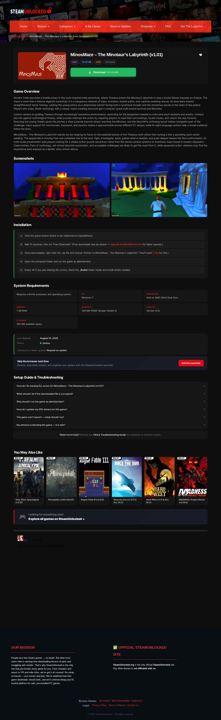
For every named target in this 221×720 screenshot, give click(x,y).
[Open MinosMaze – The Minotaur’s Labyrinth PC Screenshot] (62, 190)
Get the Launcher (192, 26)
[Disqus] (110, 577)
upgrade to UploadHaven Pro (126, 244)
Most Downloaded (120, 700)
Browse (42, 26)
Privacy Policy (99, 705)
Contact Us (132, 705)
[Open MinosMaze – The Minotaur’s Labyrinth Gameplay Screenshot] (159, 190)
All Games (104, 700)
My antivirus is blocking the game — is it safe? (41, 424)
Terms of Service (117, 705)
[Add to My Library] (200, 55)
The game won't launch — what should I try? (40, 417)
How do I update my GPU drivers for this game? (42, 409)
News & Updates (120, 26)
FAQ (168, 26)
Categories (66, 26)
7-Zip (155, 252)
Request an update (57, 350)
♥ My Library (92, 26)
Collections (136, 700)
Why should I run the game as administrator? (40, 401)
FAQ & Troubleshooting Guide (109, 434)
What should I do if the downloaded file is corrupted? (45, 393)
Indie (24, 36)
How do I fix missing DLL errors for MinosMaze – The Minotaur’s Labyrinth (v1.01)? (60, 385)
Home (23, 26)
